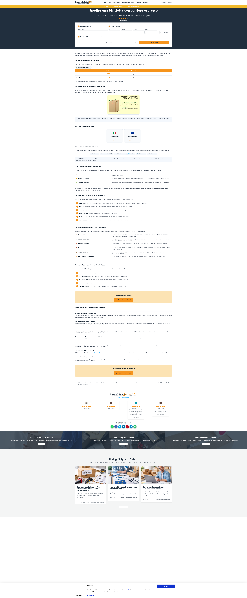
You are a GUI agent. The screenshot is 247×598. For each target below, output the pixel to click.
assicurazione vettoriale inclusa (97, 352)
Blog (132, 2)
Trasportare (86, 502)
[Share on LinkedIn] (123, 426)
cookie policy (126, 589)
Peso (109, 29)
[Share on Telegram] (131, 426)
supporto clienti (124, 382)
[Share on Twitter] (119, 426)
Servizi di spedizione (114, 2)
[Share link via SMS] (134, 426)
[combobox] (93, 42)
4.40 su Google (132, 395)
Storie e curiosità (100, 502)
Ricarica (139, 2)
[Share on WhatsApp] (112, 426)
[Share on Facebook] (116, 426)
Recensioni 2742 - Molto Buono (123, 397)
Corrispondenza (92, 502)
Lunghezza (123, 29)
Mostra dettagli (90, 595)
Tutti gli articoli (123, 506)
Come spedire (103, 2)
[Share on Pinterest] (127, 426)
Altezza (146, 29)
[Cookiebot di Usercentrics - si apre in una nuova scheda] (78, 595)
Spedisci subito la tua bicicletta (123, 299)
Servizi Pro (145, 2)
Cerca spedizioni (126, 2)
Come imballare (123, 443)
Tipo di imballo (81, 29)
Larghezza (135, 29)
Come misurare (206, 443)
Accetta (165, 586)
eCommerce (162, 499)
